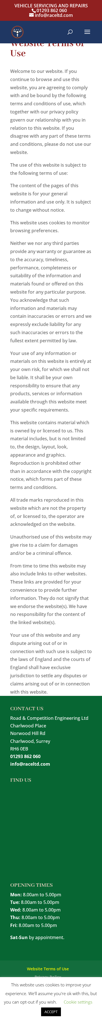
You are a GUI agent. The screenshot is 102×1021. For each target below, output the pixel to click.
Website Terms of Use (48, 968)
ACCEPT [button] (51, 1011)
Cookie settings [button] (78, 1002)
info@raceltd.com (30, 764)
